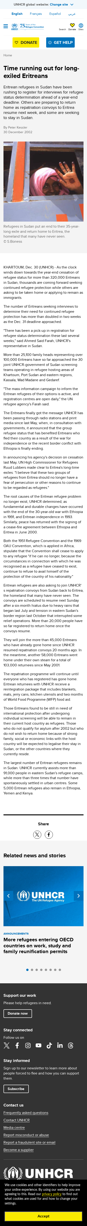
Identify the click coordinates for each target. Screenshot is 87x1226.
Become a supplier (18, 1149)
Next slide (79, 896)
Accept (43, 1216)
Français (36, 13)
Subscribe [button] (16, 1088)
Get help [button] (63, 42)
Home (7, 55)
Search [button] (62, 29)
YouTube (38, 1045)
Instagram (28, 1045)
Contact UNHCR (16, 1120)
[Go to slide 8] (61, 971)
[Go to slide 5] (47, 971)
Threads (71, 1045)
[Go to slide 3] (37, 971)
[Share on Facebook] (49, 835)
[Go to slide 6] (51, 971)
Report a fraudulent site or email (29, 1142)
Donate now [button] (18, 1013)
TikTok (49, 1045)
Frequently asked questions (25, 1112)
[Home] (27, 26)
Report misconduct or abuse (26, 1135)
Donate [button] (72, 29)
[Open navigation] (5, 27)
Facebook (17, 1045)
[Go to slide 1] (28, 971)
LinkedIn (60, 1045)
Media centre (14, 1127)
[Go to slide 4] (42, 971)
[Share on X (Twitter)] (37, 835)
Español (55, 13)
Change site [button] (59, 4)
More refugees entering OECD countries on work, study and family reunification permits (38, 945)
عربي (72, 13)
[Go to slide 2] (33, 971)
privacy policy (51, 1194)
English (17, 13)
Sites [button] (81, 29)
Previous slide (8, 896)
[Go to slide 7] (56, 971)
